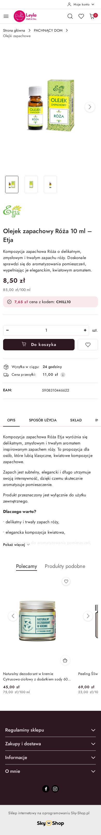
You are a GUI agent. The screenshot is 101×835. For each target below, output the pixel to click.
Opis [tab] (11, 420)
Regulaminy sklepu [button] (24, 730)
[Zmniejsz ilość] (7, 330)
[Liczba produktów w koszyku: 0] (92, 16)
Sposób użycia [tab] (43, 420)
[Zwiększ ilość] (85, 330)
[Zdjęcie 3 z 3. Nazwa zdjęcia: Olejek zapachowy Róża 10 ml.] (50, 184)
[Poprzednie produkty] (13, 616)
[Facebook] (45, 788)
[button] (90, 107)
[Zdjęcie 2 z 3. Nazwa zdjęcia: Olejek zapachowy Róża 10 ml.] (31, 184)
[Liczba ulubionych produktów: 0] (81, 16)
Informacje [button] (16, 757)
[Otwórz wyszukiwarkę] (70, 16)
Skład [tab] (76, 420)
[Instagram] (55, 788)
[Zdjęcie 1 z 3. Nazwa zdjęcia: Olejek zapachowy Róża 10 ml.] (11, 184)
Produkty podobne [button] (65, 566)
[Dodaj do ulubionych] (88, 344)
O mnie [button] (12, 771)
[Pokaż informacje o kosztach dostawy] (63, 375)
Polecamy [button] (26, 566)
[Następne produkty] (88, 616)
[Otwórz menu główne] (6, 16)
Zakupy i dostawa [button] (23, 743)
